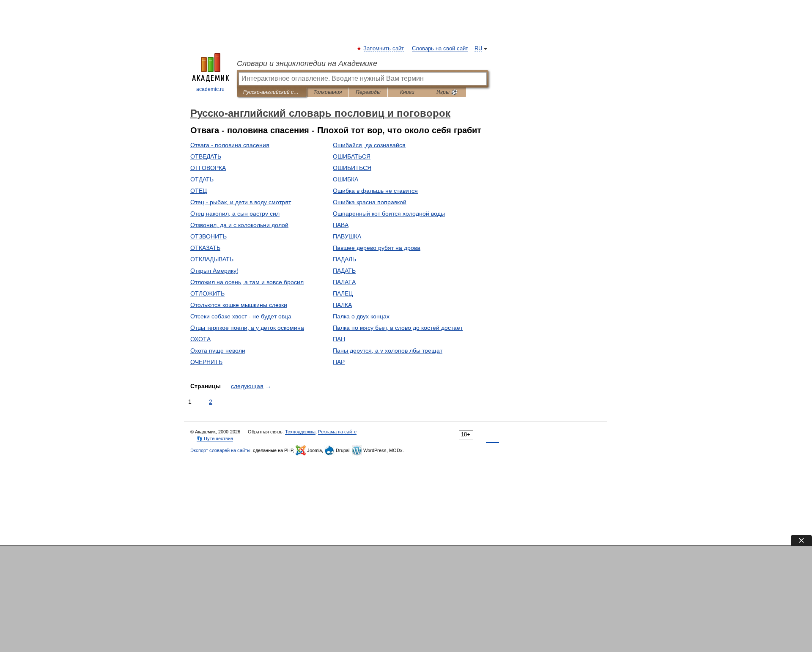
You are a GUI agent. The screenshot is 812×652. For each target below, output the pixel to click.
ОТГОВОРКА (208, 167)
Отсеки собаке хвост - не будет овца (240, 316)
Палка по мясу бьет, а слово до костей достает (398, 327)
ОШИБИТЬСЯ (352, 167)
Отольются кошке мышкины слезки (238, 304)
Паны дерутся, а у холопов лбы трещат (387, 350)
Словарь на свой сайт (440, 49)
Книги (407, 92)
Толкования (327, 92)
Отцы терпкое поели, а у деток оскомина (247, 327)
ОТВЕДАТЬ (205, 156)
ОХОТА (200, 339)
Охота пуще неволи (217, 350)
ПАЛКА (342, 304)
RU (478, 49)
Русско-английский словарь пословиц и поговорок (271, 92)
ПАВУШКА (347, 236)
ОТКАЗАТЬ (205, 247)
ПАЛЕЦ (343, 293)
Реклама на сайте (337, 431)
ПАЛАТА (344, 282)
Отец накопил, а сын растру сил (235, 213)
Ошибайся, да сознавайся (369, 145)
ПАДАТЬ (344, 270)
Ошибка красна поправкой (369, 202)
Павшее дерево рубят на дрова (376, 247)
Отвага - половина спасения (229, 145)
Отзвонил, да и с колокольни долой (239, 225)
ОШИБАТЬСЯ (351, 156)
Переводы (368, 92)
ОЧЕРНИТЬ (206, 362)
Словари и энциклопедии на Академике (307, 63)
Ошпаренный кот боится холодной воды (389, 213)
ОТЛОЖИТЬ (207, 293)
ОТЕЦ (198, 190)
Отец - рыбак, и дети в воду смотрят (240, 202)
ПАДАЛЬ (344, 259)
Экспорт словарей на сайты (220, 450)
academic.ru (210, 89)
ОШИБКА (345, 179)
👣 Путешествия (215, 438)
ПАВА (340, 225)
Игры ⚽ (446, 92)
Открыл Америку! (214, 270)
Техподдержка (300, 431)
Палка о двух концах (361, 316)
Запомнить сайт (384, 49)
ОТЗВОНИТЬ (208, 236)
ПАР (339, 362)
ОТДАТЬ (202, 179)
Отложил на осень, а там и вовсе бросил (247, 282)
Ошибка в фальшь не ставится (375, 190)
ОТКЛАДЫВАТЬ (211, 259)
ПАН (339, 339)
